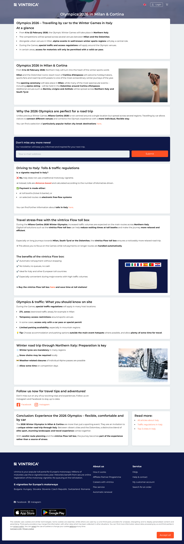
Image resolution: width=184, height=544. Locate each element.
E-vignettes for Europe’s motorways (36, 484)
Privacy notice (28, 529)
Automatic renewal (102, 492)
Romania (85, 489)
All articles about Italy (148, 420)
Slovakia (37, 489)
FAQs (135, 472)
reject (34, 526)
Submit (150, 153)
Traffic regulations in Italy (150, 424)
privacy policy (18, 526)
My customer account (144, 482)
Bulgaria (18, 489)
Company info (16, 529)
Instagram (44, 404)
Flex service (99, 487)
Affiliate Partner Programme (107, 477)
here (99, 124)
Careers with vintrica (103, 482)
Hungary (27, 489)
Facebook (26, 404)
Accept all (165, 535)
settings (72, 526)
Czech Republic (59, 489)
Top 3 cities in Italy (147, 429)
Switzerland (74, 489)
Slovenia (46, 489)
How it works (99, 472)
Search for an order (142, 487)
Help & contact (140, 477)
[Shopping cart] (167, 4)
